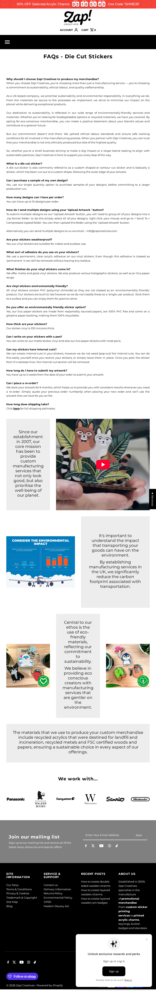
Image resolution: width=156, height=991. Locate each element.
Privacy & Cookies (17, 893)
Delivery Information (57, 889)
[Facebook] (86, 846)
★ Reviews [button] (152, 499)
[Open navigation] (33, 42)
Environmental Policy (58, 897)
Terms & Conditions (19, 889)
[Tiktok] (117, 846)
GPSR (47, 901)
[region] (78, 4)
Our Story (12, 885)
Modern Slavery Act (56, 906)
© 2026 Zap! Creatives (20, 985)
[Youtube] (101, 846)
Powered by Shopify (50, 985)
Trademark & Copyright (21, 897)
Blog (9, 906)
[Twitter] (93, 846)
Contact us (51, 885)
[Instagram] (109, 846)
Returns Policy (53, 893)
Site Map (12, 901)
